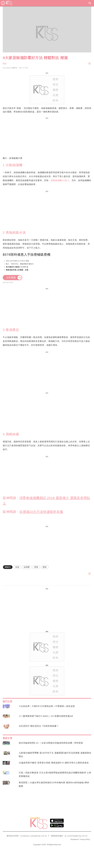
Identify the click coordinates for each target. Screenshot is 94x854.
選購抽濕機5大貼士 (60, 180)
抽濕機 (27, 567)
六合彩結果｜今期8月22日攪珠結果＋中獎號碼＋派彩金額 (47, 706)
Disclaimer (74, 839)
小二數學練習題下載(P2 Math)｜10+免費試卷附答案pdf (46, 716)
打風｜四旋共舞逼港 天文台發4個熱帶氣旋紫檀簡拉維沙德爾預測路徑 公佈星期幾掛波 (55, 774)
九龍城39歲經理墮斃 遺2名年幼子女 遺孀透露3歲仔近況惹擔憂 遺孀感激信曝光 (55, 755)
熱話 (5, 64)
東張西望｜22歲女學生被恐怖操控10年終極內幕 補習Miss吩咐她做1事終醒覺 (54, 784)
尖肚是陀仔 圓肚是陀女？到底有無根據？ (39, 726)
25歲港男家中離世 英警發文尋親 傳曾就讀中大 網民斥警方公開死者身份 (54, 763)
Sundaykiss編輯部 (10, 68)
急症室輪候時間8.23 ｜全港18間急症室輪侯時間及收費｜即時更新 (51, 743)
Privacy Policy (85, 839)
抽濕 (17, 567)
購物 (45, 567)
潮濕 (36, 567)
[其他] (89, 65)
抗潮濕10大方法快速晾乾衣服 (41, 512)
